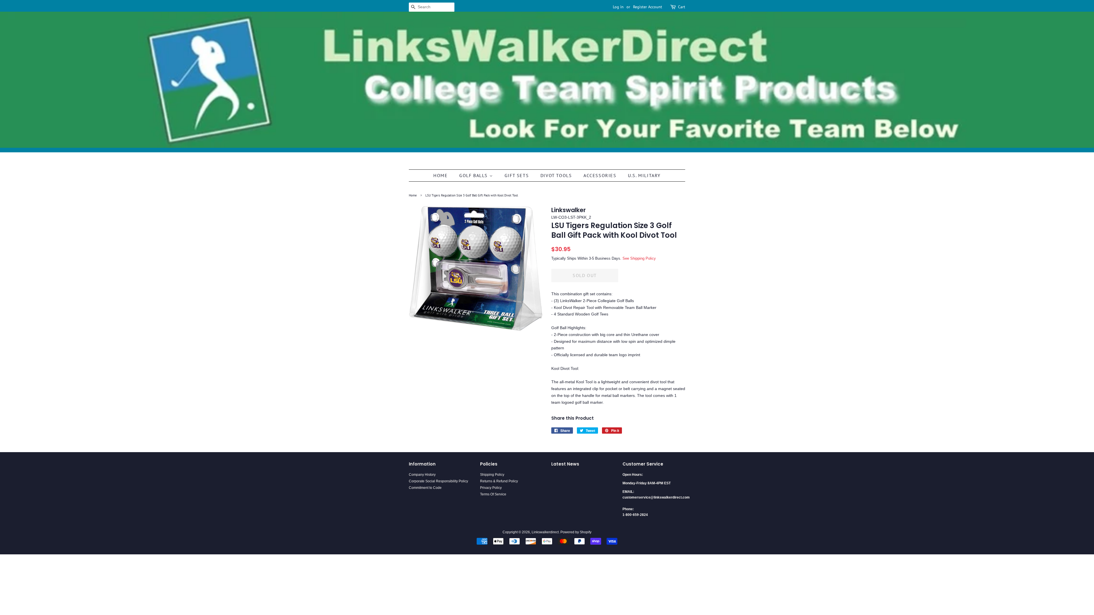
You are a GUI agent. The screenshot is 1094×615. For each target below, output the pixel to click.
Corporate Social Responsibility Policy (438, 481)
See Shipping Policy (639, 258)
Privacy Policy (491, 488)
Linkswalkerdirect (545, 532)
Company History (422, 475)
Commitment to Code (425, 488)
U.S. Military (644, 175)
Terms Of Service (493, 494)
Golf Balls (474, 175)
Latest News (565, 464)
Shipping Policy (492, 475)
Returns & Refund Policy (499, 481)
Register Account (647, 6)
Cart (681, 6)
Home (440, 175)
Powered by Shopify (575, 532)
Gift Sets (517, 175)
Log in (618, 6)
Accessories (600, 175)
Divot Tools (556, 175)
